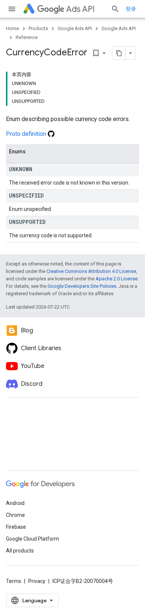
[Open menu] (11, 9)
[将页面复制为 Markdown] (119, 53)
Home (12, 28)
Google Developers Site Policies (82, 286)
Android (15, 503)
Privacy (36, 581)
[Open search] (115, 8)
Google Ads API (75, 28)
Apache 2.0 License (117, 278)
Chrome (15, 515)
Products (38, 28)
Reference (27, 37)
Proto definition (27, 133)
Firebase (16, 527)
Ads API (80, 9)
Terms (13, 581)
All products (20, 551)
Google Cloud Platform (32, 539)
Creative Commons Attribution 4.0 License (91, 271)
